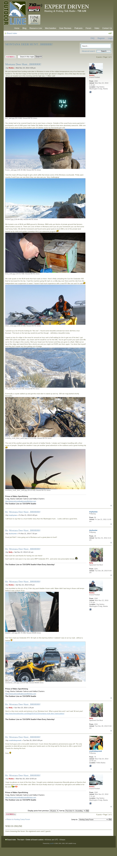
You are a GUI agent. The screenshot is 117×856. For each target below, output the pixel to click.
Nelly (11, 552)
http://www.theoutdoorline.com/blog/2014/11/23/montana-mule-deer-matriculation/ (34, 713)
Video (96, 28)
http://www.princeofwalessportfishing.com (20, 501)
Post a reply (9, 57)
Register (101, 38)
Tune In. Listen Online (34, 19)
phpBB (51, 843)
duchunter (13, 533)
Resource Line (35, 28)
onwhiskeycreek (15, 740)
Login (110, 38)
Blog (24, 28)
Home (16, 28)
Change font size (110, 33)
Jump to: (74, 819)
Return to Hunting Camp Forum (18, 819)
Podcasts (78, 28)
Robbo (11, 68)
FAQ (92, 38)
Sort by (62, 811)
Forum (88, 28)
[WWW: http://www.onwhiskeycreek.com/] (90, 766)
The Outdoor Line (15, 13)
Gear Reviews (65, 28)
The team (20, 840)
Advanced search (88, 51)
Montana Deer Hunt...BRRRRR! (29, 44)
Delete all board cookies (35, 840)
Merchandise (50, 28)
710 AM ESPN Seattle (35, 7)
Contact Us (107, 28)
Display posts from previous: (39, 811)
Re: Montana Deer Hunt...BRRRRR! (23, 512)
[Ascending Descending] (82, 811)
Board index (12, 33)
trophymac (13, 515)
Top (111, 505)
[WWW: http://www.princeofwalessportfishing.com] (90, 92)
